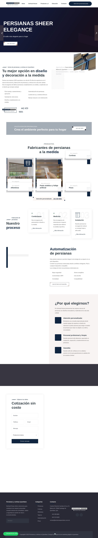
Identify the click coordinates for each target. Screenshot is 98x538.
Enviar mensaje (24, 441)
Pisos (71, 188)
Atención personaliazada (80, 3)
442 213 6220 (55, 517)
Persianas (40, 506)
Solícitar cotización (59, 284)
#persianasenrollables (62, 71)
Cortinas (72, 155)
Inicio (23, 3)
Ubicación (55, 3)
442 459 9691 (11, 43)
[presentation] (1, 33)
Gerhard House (32, 3)
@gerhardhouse (60, 67)
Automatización (42, 518)
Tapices (40, 515)
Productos (44, 3)
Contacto (64, 3)
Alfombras (15, 188)
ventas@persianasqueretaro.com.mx (60, 520)
